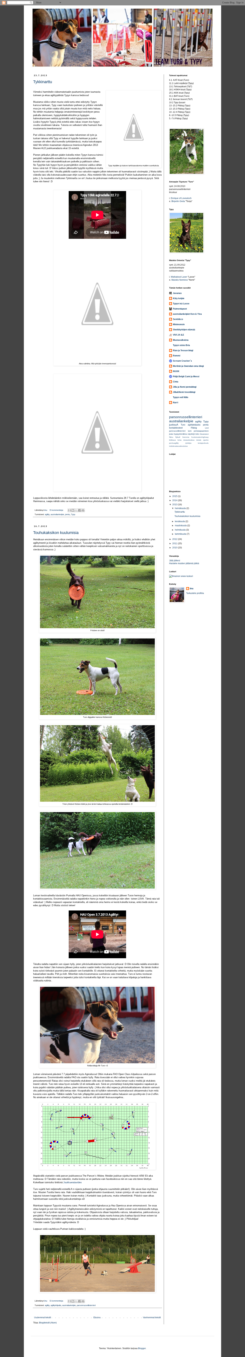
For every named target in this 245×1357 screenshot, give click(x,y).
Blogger (142, 1348)
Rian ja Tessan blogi (183, 350)
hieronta (185, 437)
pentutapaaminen (201, 431)
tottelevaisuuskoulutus (178, 446)
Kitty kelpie (178, 298)
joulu (171, 434)
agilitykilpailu (56, 1305)
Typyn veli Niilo (180, 397)
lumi (189, 431)
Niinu (171, 437)
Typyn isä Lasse (181, 303)
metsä (198, 440)
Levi (207, 428)
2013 (175, 504)
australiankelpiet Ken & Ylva (187, 314)
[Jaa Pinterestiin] (83, 510)
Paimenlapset (180, 309)
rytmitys (188, 443)
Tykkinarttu (42, 82)
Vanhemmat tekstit (152, 1317)
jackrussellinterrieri (177, 431)
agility (47, 514)
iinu (191, 588)
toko (197, 434)
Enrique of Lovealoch (181, 198)
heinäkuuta (180, 508)
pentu (67, 514)
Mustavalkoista (181, 340)
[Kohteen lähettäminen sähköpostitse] (69, 510)
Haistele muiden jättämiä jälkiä (184, 563)
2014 (175, 500)
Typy (73, 514)
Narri (175, 402)
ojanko (206, 440)
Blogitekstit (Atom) (48, 1322)
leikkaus (172, 440)
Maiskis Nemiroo (179, 280)
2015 (175, 496)
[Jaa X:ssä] (76, 510)
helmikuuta (180, 530)
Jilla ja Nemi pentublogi (184, 387)
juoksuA (173, 424)
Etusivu (97, 1317)
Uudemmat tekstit (42, 1317)
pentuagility (174, 443)
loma (180, 440)
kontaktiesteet (176, 428)
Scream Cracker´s (182, 361)
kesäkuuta (180, 521)
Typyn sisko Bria (181, 345)
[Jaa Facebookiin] (79, 510)
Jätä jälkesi (174, 560)
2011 (175, 543)
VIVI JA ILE (178, 335)
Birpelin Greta (178, 201)
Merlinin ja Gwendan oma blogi (188, 366)
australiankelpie (57, 514)
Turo (183, 425)
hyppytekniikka (180, 434)
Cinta (175, 381)
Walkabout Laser (179, 277)
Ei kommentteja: (57, 510)
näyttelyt (191, 434)
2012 (175, 539)
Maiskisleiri (204, 434)
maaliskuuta (181, 525)
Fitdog (194, 428)
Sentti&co (178, 319)
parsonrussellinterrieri (86, 1305)
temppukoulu (203, 443)
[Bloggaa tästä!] (73, 510)
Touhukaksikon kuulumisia (56, 532)
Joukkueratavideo (72, 1182)
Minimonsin (179, 324)
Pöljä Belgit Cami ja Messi (186, 376)
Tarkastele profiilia (195, 593)
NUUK (176, 371)
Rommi (176, 355)
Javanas (177, 293)
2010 (175, 547)
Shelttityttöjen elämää (184, 329)
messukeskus (188, 440)
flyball (177, 437)
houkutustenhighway (200, 437)
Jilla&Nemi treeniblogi (184, 392)
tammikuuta (181, 534)
